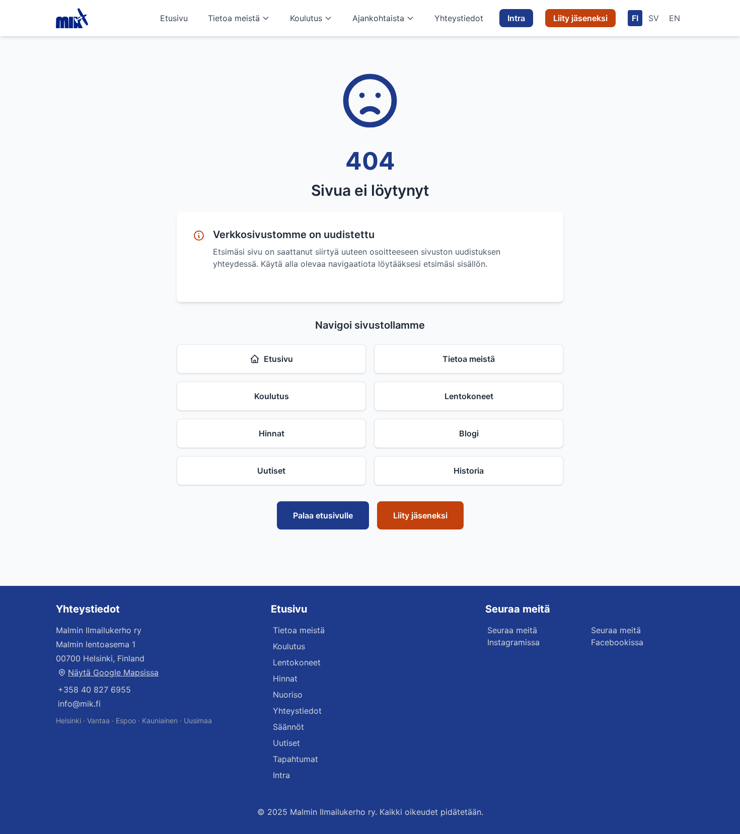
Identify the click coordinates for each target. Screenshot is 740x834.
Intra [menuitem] (516, 18)
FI (635, 18)
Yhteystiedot (297, 711)
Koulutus (306, 18)
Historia (469, 471)
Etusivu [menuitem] (174, 18)
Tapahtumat (295, 759)
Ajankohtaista (378, 18)
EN (674, 18)
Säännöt (288, 727)
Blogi (469, 433)
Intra (281, 775)
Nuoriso (288, 695)
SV (653, 18)
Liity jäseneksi (420, 515)
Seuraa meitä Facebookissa (617, 636)
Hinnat (271, 433)
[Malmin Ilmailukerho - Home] (72, 18)
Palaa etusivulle (323, 515)
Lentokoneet (469, 396)
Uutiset (271, 471)
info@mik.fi (79, 704)
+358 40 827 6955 (94, 690)
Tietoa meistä (234, 18)
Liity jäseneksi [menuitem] (580, 18)
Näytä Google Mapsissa (113, 672)
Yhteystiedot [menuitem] (458, 18)
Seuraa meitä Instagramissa (513, 636)
